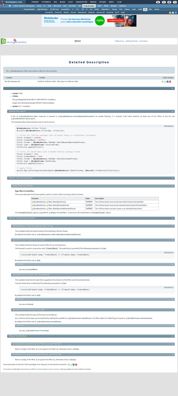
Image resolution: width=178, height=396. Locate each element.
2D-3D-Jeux (54, 9)
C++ (77, 9)
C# (83, 9)
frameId (30, 304)
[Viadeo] (163, 82)
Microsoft (57, 6)
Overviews (143, 41)
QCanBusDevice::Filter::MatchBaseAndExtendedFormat (59, 234)
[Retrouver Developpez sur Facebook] (176, 13)
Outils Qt (91, 12)
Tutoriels (46, 2)
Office (106, 6)
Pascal (114, 9)
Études (102, 2)
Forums (35, 2)
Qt (145, 9)
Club (119, 2)
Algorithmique (42, 9)
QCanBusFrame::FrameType (38, 331)
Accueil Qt (49, 12)
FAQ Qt (66, 12)
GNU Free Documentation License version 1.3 (46, 369)
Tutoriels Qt (82, 12)
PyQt (123, 12)
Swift (140, 9)
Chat (70, 2)
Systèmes (122, 6)
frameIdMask (32, 269)
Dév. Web (72, 6)
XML (150, 9)
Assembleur (65, 9)
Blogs (62, 2)
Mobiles (114, 6)
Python (127, 9)
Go (91, 9)
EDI (79, 6)
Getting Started (132, 41)
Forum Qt (58, 12)
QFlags (53, 213)
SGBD (99, 6)
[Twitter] (165, 82)
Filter (50, 202)
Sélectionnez (168, 126)
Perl (120, 9)
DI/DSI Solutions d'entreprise (23, 6)
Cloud (39, 6)
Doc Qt (73, 12)
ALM (49, 6)
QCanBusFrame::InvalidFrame (80, 318)
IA (44, 6)
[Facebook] (168, 82)
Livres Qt (110, 12)
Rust (134, 9)
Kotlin (97, 9)
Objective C (106, 9)
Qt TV (117, 12)
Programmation (89, 6)
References (119, 41)
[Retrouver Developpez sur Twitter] (173, 13)
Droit (111, 2)
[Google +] (170, 82)
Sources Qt (101, 12)
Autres (157, 9)
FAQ (55, 2)
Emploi (93, 2)
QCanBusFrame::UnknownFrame (139, 318)
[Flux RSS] (170, 13)
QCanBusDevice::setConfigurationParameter (77, 116)
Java (64, 6)
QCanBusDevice (19, 119)
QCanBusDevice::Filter (19, 71)
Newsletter (81, 2)
